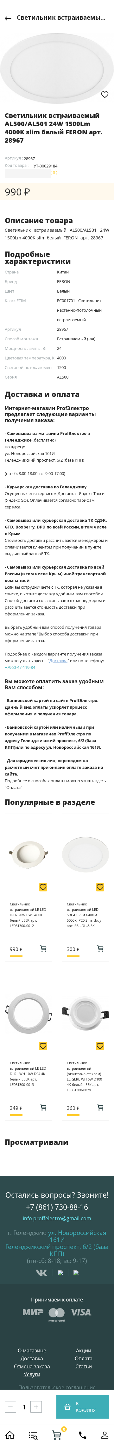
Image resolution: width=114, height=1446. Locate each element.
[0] (56, 1435)
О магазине (32, 1350)
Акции (83, 1350)
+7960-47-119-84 (20, 667)
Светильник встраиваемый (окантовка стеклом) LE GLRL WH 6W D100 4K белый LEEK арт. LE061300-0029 (84, 1076)
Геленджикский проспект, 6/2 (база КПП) (57, 1250)
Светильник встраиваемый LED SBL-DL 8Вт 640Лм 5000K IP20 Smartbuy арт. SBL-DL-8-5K (84, 915)
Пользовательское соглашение (57, 1387)
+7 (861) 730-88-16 (57, 1207)
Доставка (32, 1358)
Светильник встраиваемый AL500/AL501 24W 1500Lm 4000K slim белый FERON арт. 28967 (63, 17)
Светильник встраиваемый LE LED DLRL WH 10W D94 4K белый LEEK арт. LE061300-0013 (28, 1073)
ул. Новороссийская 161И (77, 1236)
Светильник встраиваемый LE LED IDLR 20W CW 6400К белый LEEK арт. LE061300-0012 (28, 915)
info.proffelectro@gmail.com (57, 1218)
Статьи (83, 1366)
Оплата (83, 1358)
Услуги (32, 1374)
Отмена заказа (32, 1366)
